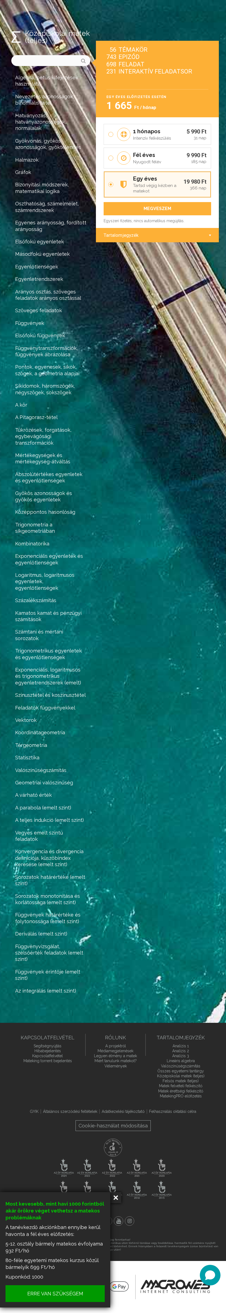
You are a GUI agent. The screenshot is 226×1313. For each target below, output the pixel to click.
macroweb (175, 1286)
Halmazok (27, 160)
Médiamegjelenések (115, 1051)
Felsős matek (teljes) (181, 1081)
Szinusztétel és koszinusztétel (50, 695)
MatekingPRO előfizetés (181, 1096)
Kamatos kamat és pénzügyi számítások (48, 616)
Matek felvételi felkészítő (180, 1086)
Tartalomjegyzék (121, 235)
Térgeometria (31, 745)
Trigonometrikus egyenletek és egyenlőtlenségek (48, 654)
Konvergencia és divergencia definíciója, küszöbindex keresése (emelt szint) (49, 858)
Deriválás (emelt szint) (41, 934)
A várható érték (33, 795)
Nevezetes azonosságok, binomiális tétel (44, 100)
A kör (21, 405)
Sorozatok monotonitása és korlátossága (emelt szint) (47, 899)
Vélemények (115, 1066)
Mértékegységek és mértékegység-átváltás (42, 458)
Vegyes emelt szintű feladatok (39, 836)
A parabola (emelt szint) (43, 808)
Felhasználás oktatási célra (172, 1111)
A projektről (115, 1046)
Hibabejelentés (47, 1051)
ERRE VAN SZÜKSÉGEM (55, 1293)
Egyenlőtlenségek (36, 267)
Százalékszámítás (35, 600)
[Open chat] (210, 1275)
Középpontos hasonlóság (45, 512)
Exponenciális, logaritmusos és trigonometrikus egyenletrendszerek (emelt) (48, 676)
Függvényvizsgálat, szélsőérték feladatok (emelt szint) (49, 953)
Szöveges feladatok (38, 310)
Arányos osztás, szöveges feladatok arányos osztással (48, 295)
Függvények (29, 323)
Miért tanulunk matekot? (116, 1061)
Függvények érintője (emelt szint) (47, 975)
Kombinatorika (32, 544)
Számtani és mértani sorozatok (39, 635)
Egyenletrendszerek (39, 279)
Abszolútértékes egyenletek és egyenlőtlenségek (48, 477)
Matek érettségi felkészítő (180, 1091)
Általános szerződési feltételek (70, 1111)
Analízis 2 (180, 1051)
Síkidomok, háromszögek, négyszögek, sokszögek (45, 389)
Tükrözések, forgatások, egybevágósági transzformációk (43, 436)
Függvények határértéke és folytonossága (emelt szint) (47, 918)
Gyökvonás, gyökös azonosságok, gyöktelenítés (48, 144)
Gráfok (23, 172)
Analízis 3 (180, 1056)
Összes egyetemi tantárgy (180, 1071)
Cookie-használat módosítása (113, 1126)
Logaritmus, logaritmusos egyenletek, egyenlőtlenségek (44, 581)
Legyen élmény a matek (115, 1056)
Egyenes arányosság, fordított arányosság (50, 226)
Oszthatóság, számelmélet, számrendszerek (47, 207)
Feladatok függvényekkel (45, 708)
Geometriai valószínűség (44, 782)
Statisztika (27, 757)
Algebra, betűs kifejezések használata (46, 81)
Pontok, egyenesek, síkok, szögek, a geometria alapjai (47, 370)
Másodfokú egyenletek (42, 254)
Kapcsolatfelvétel (47, 1056)
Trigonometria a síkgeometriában (35, 528)
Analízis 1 (181, 1046)
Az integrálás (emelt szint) (45, 991)
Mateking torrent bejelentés (47, 1061)
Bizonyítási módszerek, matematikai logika (42, 188)
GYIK (34, 1111)
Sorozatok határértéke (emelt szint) (50, 880)
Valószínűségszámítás (40, 770)
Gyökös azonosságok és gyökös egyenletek (43, 496)
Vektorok (26, 720)
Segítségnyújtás (47, 1046)
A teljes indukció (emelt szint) (49, 820)
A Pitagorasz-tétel (36, 417)
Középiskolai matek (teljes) (181, 1076)
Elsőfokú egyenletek (39, 241)
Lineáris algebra (181, 1061)
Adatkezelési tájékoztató (123, 1111)
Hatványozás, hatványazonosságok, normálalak (40, 122)
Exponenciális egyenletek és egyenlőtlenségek (49, 559)
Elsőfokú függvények (40, 335)
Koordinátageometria (40, 732)
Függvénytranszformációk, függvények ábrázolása (46, 351)
